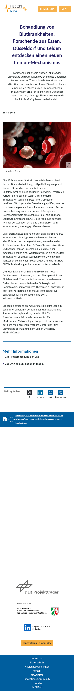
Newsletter (37, 674)
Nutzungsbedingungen (37, 666)
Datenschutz (37, 662)
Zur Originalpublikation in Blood (24, 363)
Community (47, 9)
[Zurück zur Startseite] (37, 4)
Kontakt (37, 670)
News (11, 419)
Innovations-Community (37, 643)
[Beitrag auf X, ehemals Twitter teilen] (29, 392)
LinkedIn (37, 683)
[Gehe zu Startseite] (5, 419)
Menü (64, 9)
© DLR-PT (37, 687)
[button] (60, 392)
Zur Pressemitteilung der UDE (22, 356)
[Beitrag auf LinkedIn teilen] (40, 392)
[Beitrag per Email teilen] (50, 392)
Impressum (37, 658)
